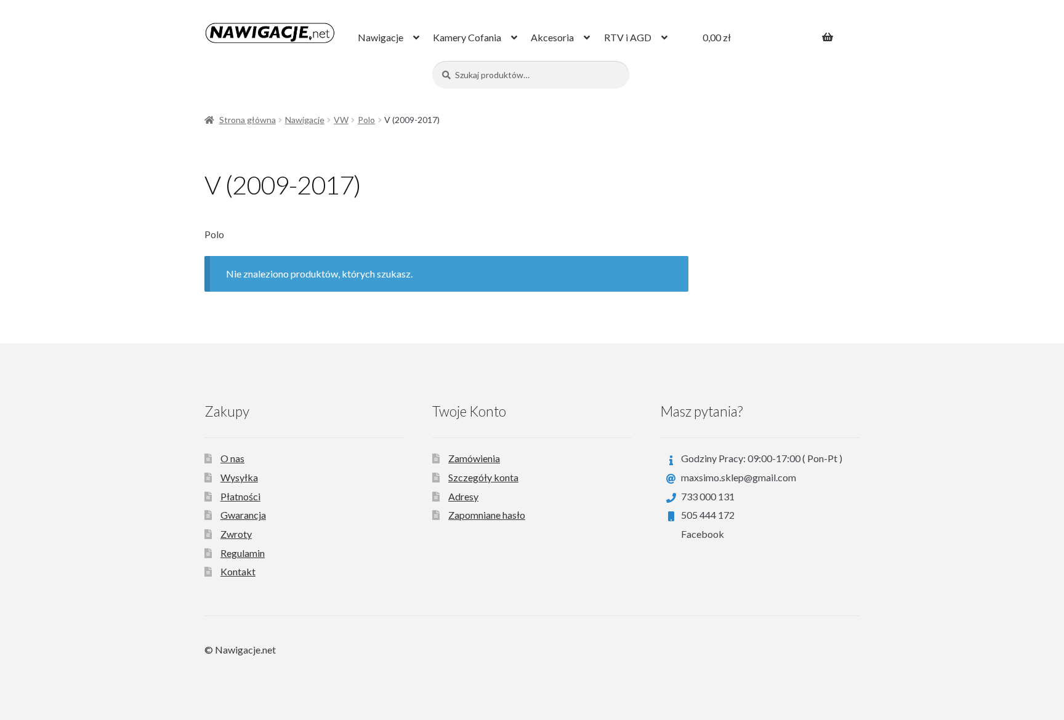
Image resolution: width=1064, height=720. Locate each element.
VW (341, 119)
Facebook (702, 534)
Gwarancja (243, 515)
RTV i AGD (627, 37)
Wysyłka (239, 477)
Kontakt (238, 571)
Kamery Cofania (467, 37)
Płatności (240, 496)
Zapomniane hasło (486, 515)
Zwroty (236, 534)
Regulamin (242, 553)
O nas (232, 458)
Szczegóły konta (483, 477)
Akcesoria (552, 37)
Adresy (463, 496)
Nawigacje (380, 37)
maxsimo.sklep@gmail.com (738, 477)
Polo (366, 119)
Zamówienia (474, 458)
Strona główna (247, 119)
